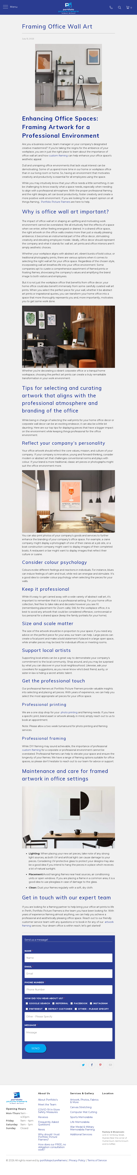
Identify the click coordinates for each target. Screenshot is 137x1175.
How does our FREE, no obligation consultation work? (52, 1147)
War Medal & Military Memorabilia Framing (82, 1128)
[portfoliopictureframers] (68, 7)
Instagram (100, 1003)
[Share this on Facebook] (91, 1065)
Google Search (39, 1003)
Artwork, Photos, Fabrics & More (84, 1101)
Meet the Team (47, 1104)
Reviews (43, 1117)
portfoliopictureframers (53, 1160)
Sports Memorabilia (81, 1117)
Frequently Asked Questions (48, 1123)
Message (31, 1025)
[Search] (119, 7)
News (41, 1129)
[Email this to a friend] (110, 1065)
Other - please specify (93, 1009)
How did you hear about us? (45, 998)
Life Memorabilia (79, 1122)
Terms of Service (97, 1160)
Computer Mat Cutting (83, 1112)
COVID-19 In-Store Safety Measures (49, 1111)
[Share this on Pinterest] (100, 1065)
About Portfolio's (48, 1099)
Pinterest (36, 1009)
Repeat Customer (60, 1009)
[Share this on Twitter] (83, 1065)
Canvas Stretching (81, 1107)
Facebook (81, 1003)
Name (29, 950)
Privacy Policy (77, 1160)
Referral (62, 1003)
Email (29, 966)
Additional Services (81, 1134)
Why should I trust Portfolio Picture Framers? (49, 1137)
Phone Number (35, 982)
